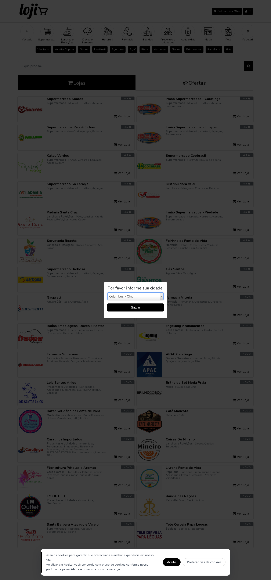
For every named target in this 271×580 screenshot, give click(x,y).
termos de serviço (107, 569)
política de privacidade (63, 569)
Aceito (171, 562)
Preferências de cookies (204, 562)
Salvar (135, 307)
